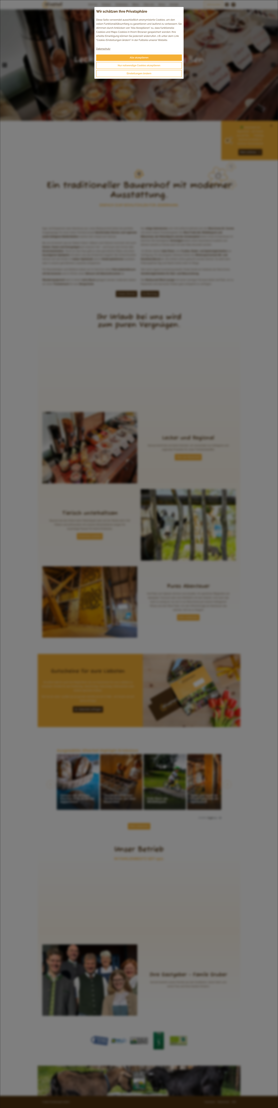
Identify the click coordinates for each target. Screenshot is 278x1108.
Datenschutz (103, 48)
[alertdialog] (139, 554)
